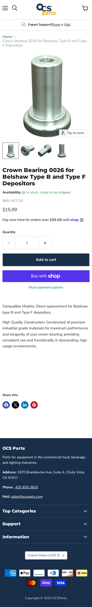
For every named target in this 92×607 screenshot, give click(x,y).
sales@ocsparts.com (27, 496)
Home (7, 37)
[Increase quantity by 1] (45, 243)
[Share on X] (15, 405)
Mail (67, 24)
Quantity (8, 232)
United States (44, 555)
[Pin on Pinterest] (34, 405)
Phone (56, 24)
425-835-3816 (26, 487)
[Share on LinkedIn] (24, 405)
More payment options (46, 287)
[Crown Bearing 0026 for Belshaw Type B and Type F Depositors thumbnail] (10, 151)
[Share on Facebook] (6, 405)
